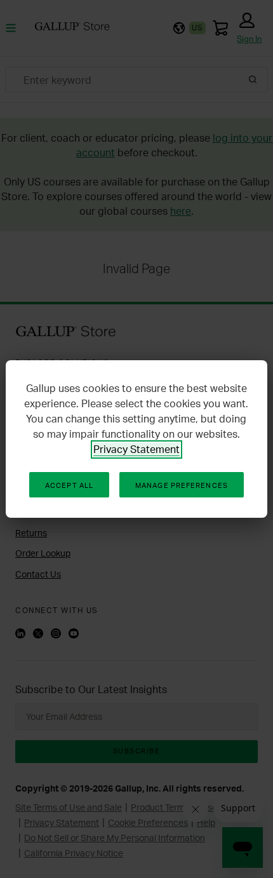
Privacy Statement (136, 449)
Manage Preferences (181, 485)
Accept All (69, 485)
